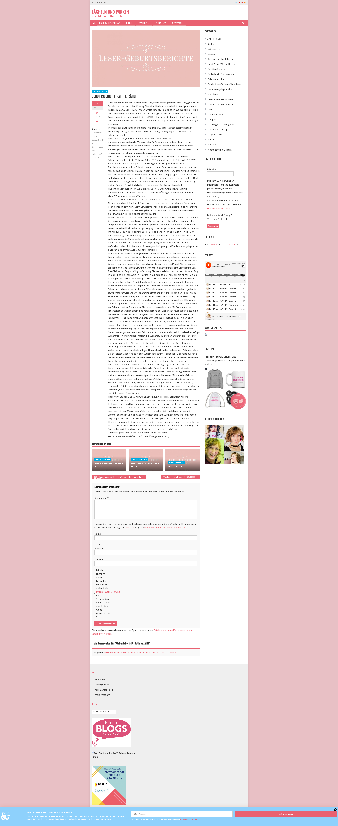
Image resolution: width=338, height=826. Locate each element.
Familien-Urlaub (216, 69)
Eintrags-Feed (102, 684)
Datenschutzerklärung (189, 819)
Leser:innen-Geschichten (220, 99)
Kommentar (101, 497)
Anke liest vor (214, 38)
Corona (211, 53)
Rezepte (211, 119)
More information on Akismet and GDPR (165, 527)
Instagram (229, 244)
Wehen (95, 150)
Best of (211, 43)
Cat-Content (213, 48)
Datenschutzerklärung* (219, 208)
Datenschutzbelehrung (108, 591)
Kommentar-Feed (104, 689)
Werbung (212, 144)
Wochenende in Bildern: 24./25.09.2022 (179, 477)
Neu (209, 109)
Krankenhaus (97, 147)
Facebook (214, 244)
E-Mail (211, 169)
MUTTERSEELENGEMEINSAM (109, 22)
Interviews (212, 94)
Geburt (94, 136)
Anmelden (100, 679)
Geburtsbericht (98, 140)
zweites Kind (97, 158)
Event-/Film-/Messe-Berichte (222, 63)
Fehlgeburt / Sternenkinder (221, 74)
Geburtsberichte (100, 92)
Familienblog (97, 132)
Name (98, 533)
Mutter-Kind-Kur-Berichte (220, 104)
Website (98, 559)
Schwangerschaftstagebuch (221, 124)
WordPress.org (102, 694)
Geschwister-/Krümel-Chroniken (224, 84)
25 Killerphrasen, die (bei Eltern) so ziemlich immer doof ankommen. (118, 477)
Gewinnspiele (177, 22)
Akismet (129, 527)
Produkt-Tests (160, 22)
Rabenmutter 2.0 (216, 114)
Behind (129, 22)
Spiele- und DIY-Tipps (218, 129)
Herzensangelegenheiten (220, 89)
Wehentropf (97, 154)
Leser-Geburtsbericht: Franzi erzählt (145, 465)
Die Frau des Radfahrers (220, 58)
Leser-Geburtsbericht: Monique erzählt (109, 465)
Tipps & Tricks (214, 134)
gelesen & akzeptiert (220, 218)
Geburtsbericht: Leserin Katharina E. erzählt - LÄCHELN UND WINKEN (140, 652)
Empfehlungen (143, 22)
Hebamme (96, 143)
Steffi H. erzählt (176, 466)
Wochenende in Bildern (219, 149)
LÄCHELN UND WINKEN (110, 12)
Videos (210, 139)
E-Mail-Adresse (99, 546)
